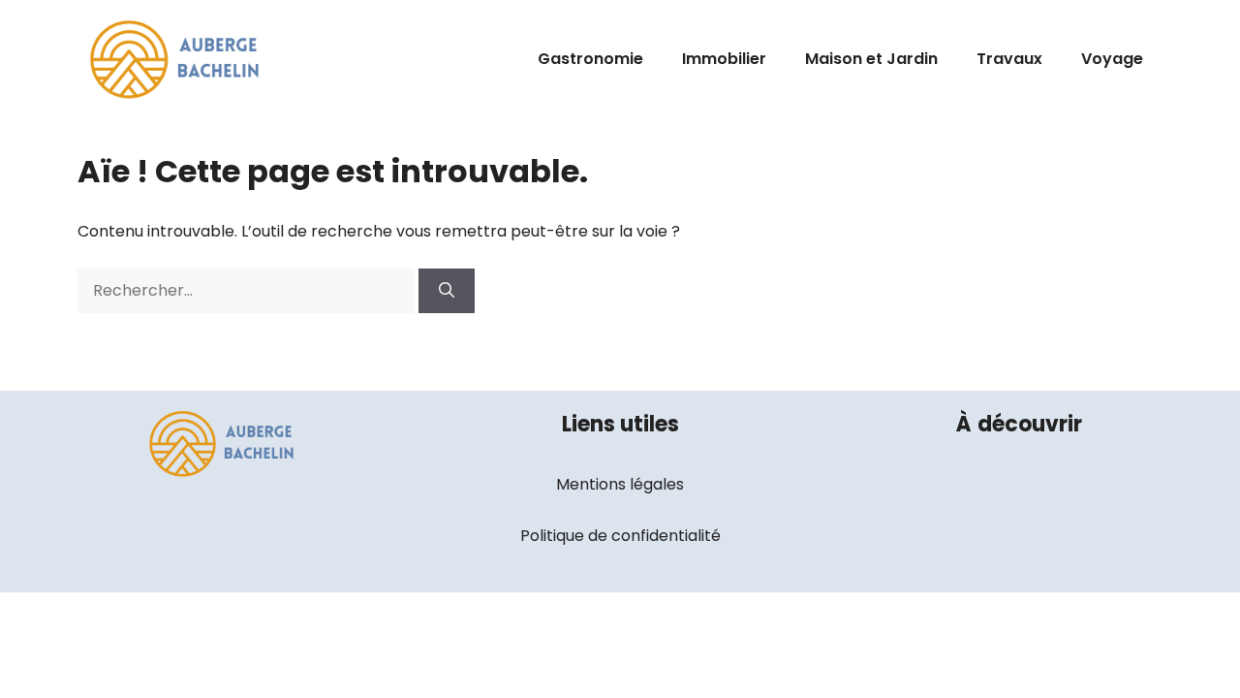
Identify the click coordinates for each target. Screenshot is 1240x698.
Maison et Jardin (871, 59)
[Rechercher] (446, 291)
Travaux (1009, 59)
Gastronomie (590, 59)
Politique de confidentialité (620, 535)
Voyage (1112, 59)
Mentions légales (620, 484)
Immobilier (724, 59)
